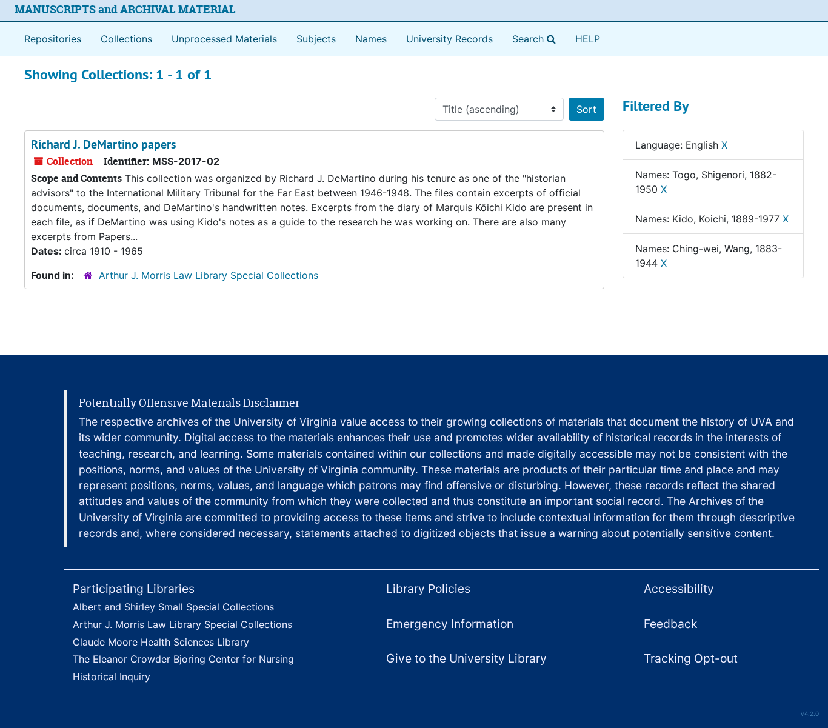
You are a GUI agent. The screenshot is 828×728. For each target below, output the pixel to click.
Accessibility (679, 588)
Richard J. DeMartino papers (103, 144)
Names (371, 39)
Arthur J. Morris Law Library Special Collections (208, 275)
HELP (587, 39)
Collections (126, 39)
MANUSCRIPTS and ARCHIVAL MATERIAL (125, 9)
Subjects (316, 39)
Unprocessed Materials (224, 39)
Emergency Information (449, 623)
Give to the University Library (466, 658)
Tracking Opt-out (691, 658)
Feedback (670, 623)
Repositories (52, 39)
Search (536, 38)
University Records (449, 39)
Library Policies (428, 588)
